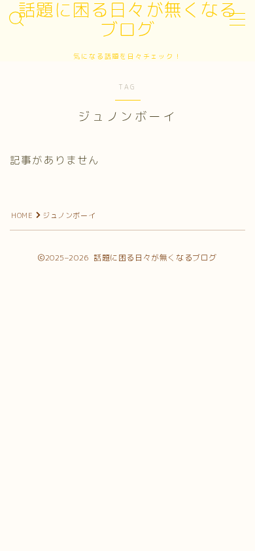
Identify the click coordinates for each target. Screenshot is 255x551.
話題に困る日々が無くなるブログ (127, 20)
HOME (22, 215)
